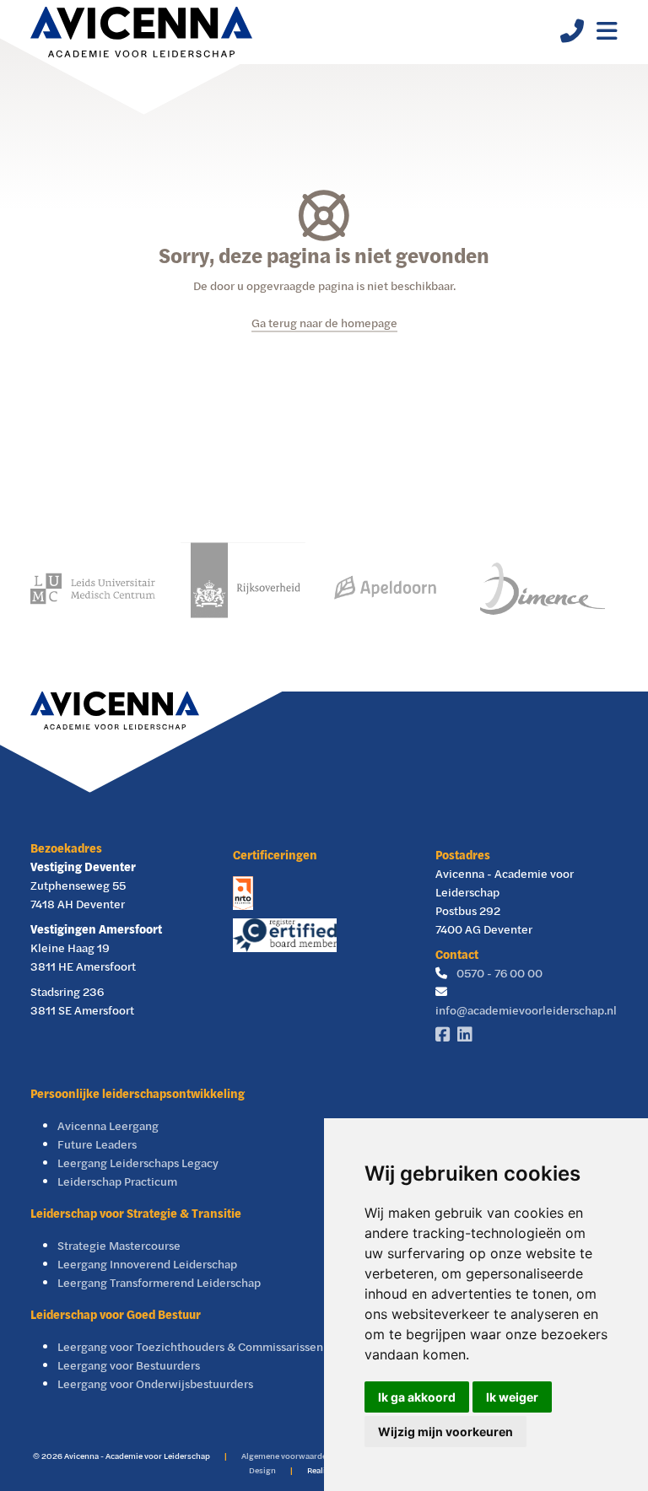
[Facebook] (446, 1035)
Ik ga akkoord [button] (417, 1397)
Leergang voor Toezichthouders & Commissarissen (190, 1346)
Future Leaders (97, 1144)
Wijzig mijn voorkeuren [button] (445, 1431)
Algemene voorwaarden (286, 1455)
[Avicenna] (141, 32)
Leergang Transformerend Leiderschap (159, 1282)
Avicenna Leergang (108, 1125)
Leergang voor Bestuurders (128, 1365)
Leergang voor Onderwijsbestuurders (155, 1383)
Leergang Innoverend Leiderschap (147, 1264)
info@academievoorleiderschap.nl (526, 1010)
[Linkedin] (468, 1035)
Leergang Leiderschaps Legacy (138, 1163)
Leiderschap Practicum (117, 1181)
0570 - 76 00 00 (499, 973)
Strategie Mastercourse (119, 1245)
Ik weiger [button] (512, 1397)
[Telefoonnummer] (566, 35)
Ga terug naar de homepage (324, 323)
